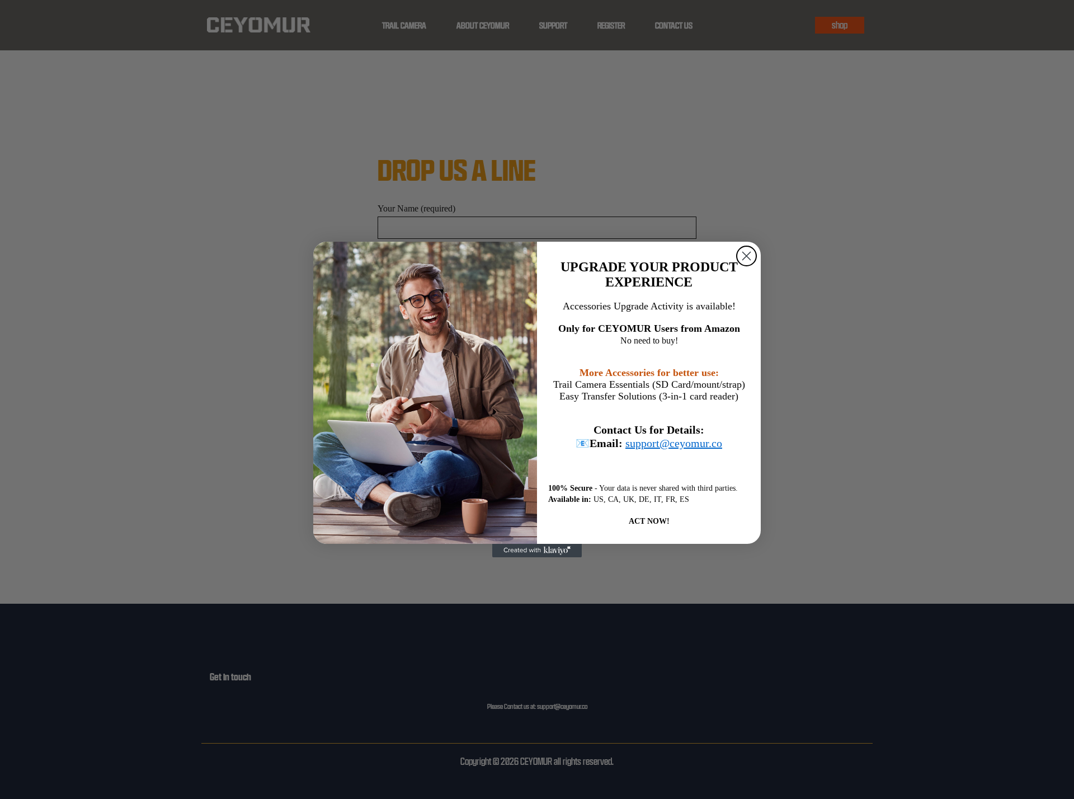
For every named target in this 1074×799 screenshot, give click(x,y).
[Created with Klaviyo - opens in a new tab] (537, 550)
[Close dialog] (746, 256)
